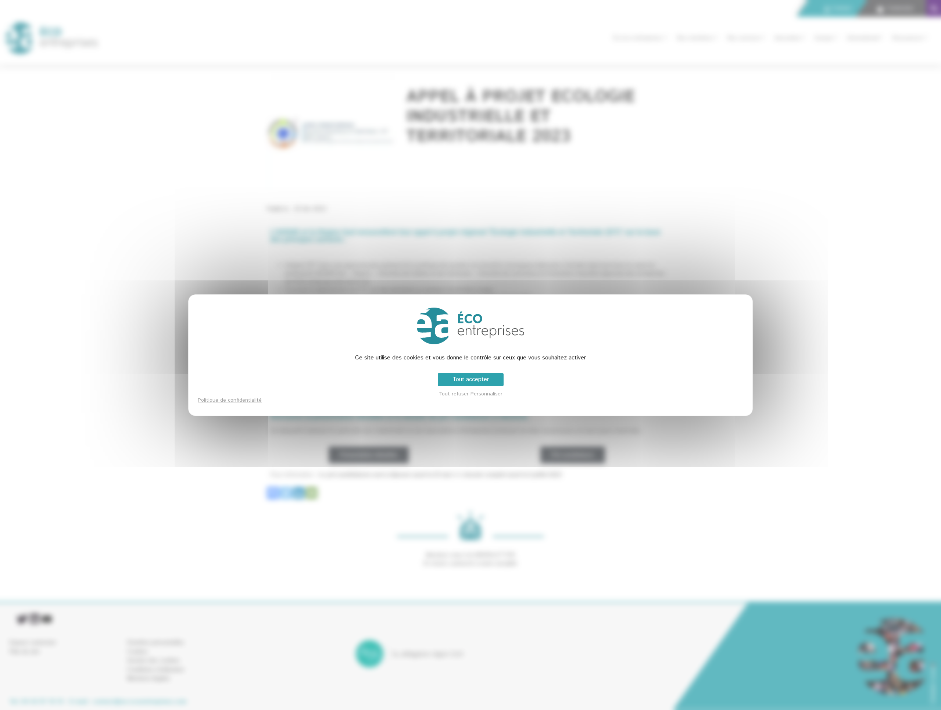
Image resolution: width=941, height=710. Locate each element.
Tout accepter (470, 379)
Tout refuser (454, 394)
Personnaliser (486, 394)
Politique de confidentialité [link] (230, 400)
